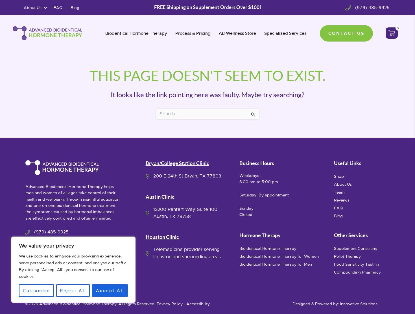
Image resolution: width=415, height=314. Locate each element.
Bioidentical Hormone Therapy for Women (279, 256)
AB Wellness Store (237, 33)
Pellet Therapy (347, 256)
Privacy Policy (170, 303)
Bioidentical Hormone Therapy (267, 248)
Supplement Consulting (355, 248)
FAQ (58, 7)
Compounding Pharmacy (357, 272)
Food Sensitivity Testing (356, 264)
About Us (33, 7)
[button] (45, 8)
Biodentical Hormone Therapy (136, 33)
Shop (339, 176)
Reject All (73, 290)
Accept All (110, 290)
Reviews (342, 200)
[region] (73, 270)
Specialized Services (285, 33)
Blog (75, 7)
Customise (36, 290)
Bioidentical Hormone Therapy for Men (275, 264)
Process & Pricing (193, 33)
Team (339, 192)
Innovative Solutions (358, 303)
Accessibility (198, 303)
